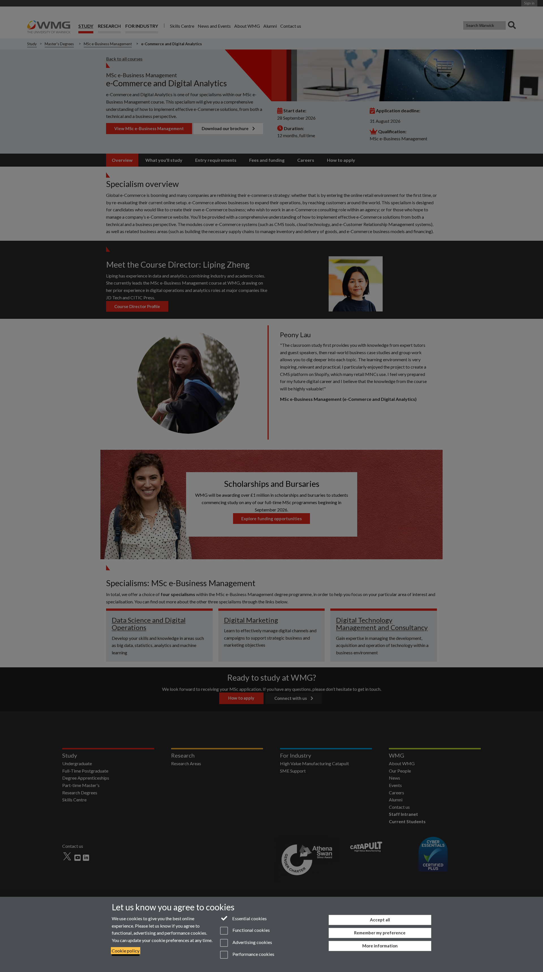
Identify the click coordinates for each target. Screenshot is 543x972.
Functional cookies (251, 930)
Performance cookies (253, 954)
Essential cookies (249, 918)
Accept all (380, 919)
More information (380, 945)
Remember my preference (380, 932)
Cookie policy (125, 950)
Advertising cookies (252, 942)
